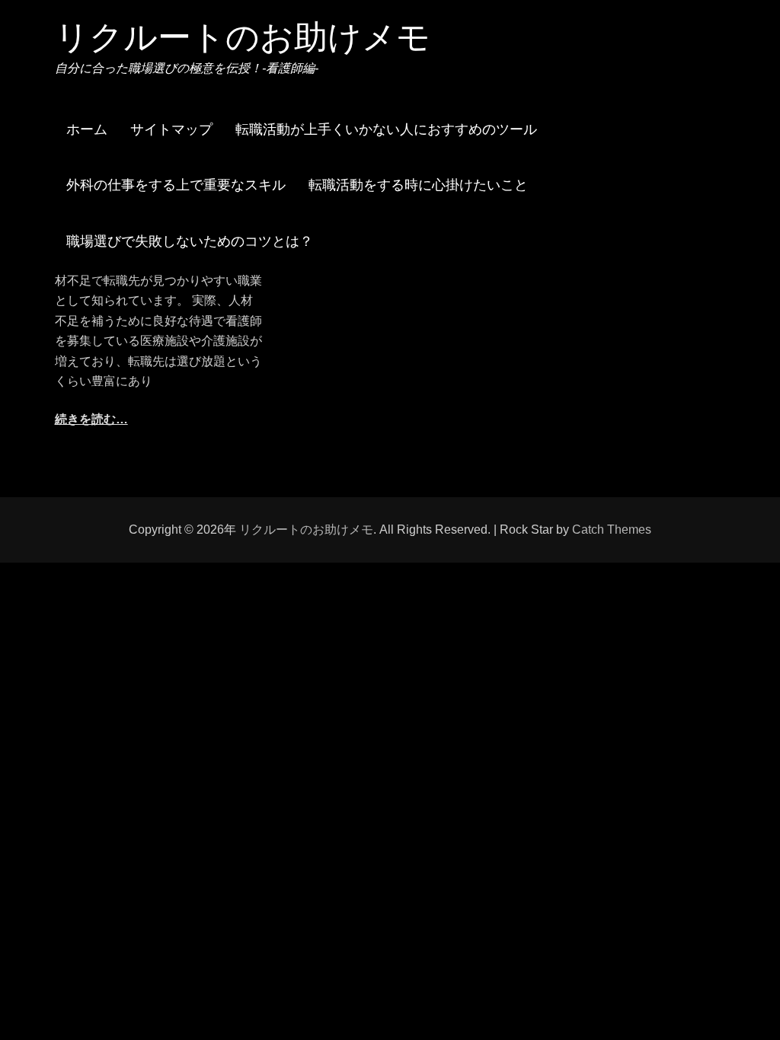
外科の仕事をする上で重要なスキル (176, 185)
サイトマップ (171, 129)
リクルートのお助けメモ (242, 37)
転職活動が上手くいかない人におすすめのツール (386, 129)
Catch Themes (611, 529)
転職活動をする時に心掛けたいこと (418, 185)
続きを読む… (91, 419)
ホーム (86, 129)
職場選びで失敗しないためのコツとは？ (189, 241)
